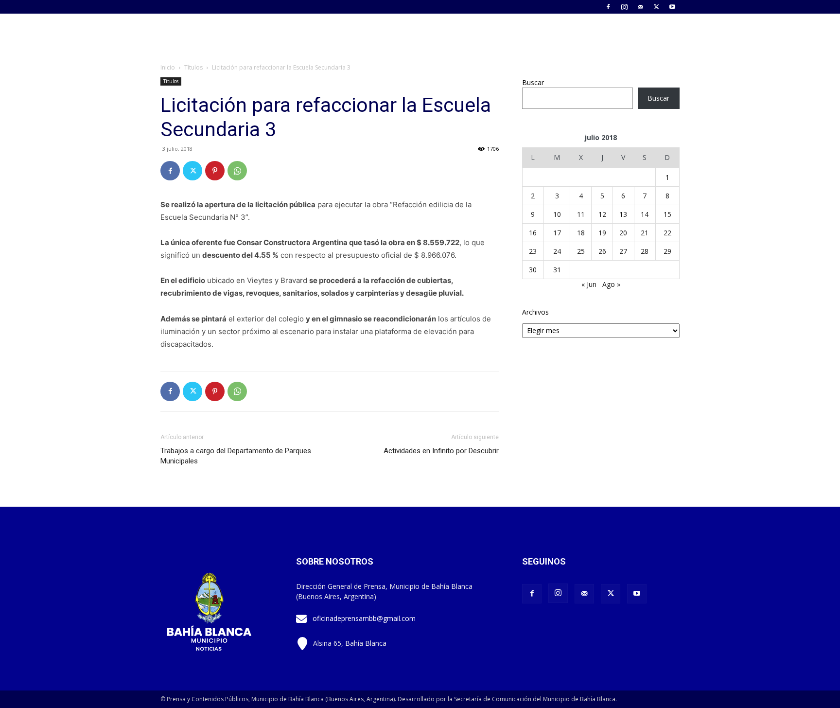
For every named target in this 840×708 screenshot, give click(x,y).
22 (667, 232)
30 (533, 269)
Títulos (193, 67)
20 (623, 232)
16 (533, 232)
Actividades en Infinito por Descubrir (441, 450)
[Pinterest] (215, 170)
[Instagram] (624, 7)
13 (623, 214)
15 (667, 214)
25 (581, 251)
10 (557, 214)
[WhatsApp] (237, 170)
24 (557, 251)
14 (644, 214)
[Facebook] (608, 7)
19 (602, 232)
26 (602, 251)
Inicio (167, 67)
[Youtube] (672, 7)
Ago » (611, 284)
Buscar (533, 82)
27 (623, 251)
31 (557, 269)
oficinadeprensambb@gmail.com (364, 618)
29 (667, 251)
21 (644, 232)
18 (581, 232)
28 (644, 251)
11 (581, 214)
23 (533, 251)
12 (602, 214)
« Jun (588, 284)
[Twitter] (656, 7)
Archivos (535, 312)
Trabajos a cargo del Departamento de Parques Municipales (235, 455)
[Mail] (640, 7)
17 (557, 232)
